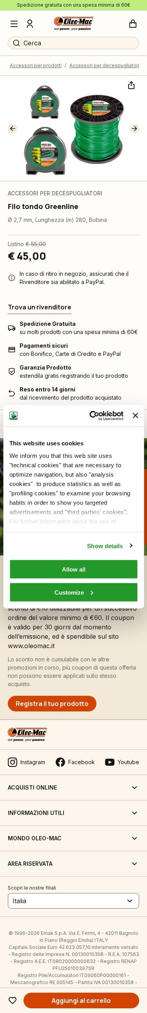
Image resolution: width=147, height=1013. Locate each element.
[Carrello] (133, 24)
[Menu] (14, 24)
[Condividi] (130, 84)
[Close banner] (135, 415)
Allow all (73, 569)
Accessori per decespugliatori (104, 65)
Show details (105, 545)
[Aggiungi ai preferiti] (12, 1000)
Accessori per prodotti (36, 65)
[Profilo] (30, 24)
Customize (69, 592)
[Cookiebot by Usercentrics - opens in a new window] (92, 416)
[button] (12, 128)
